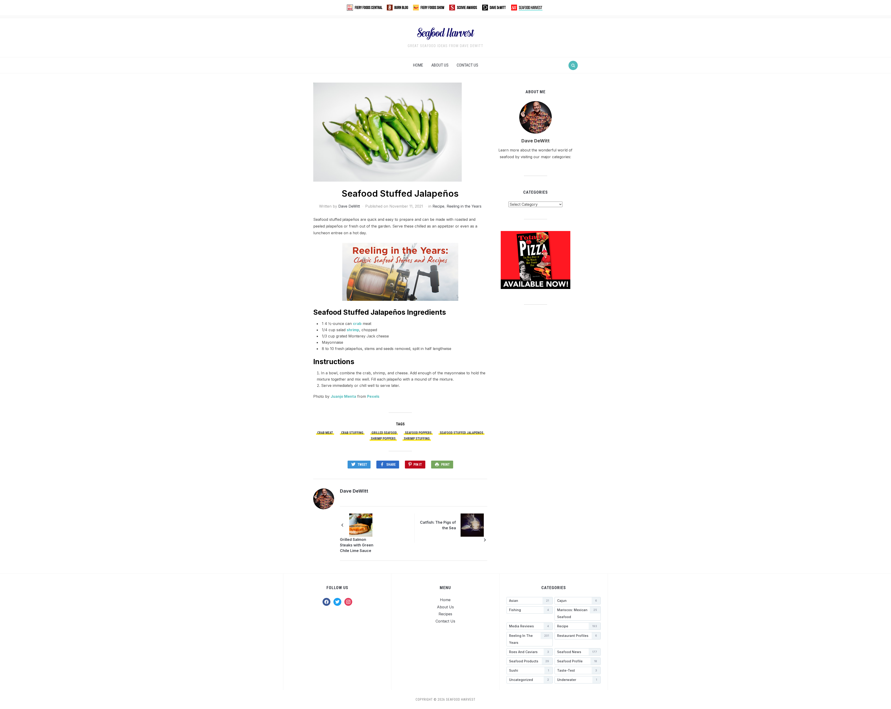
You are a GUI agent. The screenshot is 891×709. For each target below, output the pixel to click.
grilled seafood (384, 433)
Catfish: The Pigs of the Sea (438, 525)
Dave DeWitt (349, 206)
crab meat (325, 433)
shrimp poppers (383, 438)
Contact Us (467, 65)
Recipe (438, 206)
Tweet (362, 464)
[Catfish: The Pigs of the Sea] (472, 525)
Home (418, 65)
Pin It (417, 464)
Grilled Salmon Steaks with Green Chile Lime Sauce (356, 545)
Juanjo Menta (343, 396)
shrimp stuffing (417, 438)
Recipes (445, 614)
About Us (440, 65)
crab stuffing (352, 433)
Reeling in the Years (464, 206)
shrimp (353, 329)
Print (445, 464)
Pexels (373, 396)
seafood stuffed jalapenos (461, 433)
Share (391, 464)
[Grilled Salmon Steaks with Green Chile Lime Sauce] (361, 525)
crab (357, 323)
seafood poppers (418, 433)
